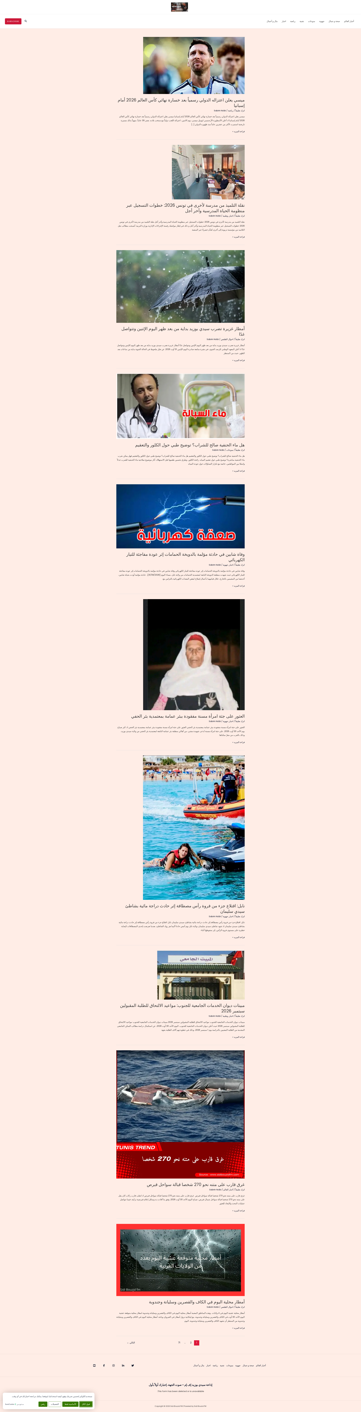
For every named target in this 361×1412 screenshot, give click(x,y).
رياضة (292, 21)
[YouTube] (94, 1365)
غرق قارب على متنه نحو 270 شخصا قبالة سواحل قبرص (196, 1184)
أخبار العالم (349, 21)
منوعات (311, 21)
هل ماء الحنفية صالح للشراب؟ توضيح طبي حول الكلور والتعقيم (190, 445)
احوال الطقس (227, 339)
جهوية (321, 21)
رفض (43, 1404)
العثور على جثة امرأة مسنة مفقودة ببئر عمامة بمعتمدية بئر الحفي (188, 716)
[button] (25, 21)
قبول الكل (86, 1404)
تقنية (302, 21)
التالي (131, 1342)
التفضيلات (55, 1404)
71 (179, 1342)
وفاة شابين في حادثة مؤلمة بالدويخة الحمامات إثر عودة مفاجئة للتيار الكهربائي (185, 557)
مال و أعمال (272, 21)
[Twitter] (132, 1365)
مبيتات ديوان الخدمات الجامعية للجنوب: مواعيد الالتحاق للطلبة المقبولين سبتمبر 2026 (182, 1008)
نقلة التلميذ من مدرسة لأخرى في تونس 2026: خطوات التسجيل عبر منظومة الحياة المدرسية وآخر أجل (185, 208)
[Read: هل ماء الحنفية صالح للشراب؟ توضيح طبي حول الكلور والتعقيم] (180, 406)
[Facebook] (104, 1365)
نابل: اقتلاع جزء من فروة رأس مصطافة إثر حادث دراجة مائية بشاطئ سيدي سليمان (185, 908)
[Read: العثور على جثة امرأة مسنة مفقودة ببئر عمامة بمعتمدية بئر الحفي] (194, 654)
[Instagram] (113, 1365)
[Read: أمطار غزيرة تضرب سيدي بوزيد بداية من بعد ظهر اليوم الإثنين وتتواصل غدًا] (180, 286)
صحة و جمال (334, 21)
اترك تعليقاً (240, 110)
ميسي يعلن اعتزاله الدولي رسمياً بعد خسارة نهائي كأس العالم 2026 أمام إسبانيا (181, 102)
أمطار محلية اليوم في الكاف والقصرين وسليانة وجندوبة (197, 1302)
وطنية (225, 215)
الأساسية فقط (70, 1404)
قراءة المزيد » (238, 131)
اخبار (284, 21)
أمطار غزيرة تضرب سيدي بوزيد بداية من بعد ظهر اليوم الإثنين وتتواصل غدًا (183, 331)
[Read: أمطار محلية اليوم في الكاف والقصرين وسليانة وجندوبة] (180, 1259)
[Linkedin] (123, 1365)
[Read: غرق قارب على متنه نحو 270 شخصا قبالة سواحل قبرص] (180, 1114)
